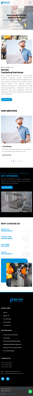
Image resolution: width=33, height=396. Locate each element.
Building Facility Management (12, 344)
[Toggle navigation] (29, 3)
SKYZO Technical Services (19, 388)
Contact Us (7, 325)
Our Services (7, 319)
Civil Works (6, 338)
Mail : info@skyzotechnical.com (10, 371)
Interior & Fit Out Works (10, 335)
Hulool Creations (10, 393)
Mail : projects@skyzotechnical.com (12, 373)
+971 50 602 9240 (6, 363)
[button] (15, 26)
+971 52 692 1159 (6, 365)
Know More (6, 155)
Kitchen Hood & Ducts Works (12, 347)
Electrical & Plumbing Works (11, 341)
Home (5, 312)
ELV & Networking (8, 351)
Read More (6, 99)
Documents (7, 322)
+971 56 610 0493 (6, 367)
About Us (6, 316)
